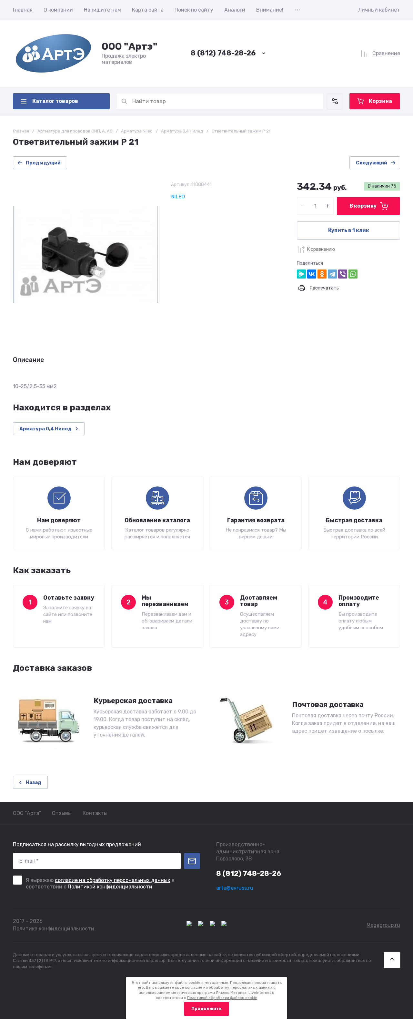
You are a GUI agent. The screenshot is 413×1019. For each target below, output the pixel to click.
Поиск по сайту (194, 10)
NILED (178, 197)
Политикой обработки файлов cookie (222, 997)
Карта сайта (148, 10)
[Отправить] (192, 861)
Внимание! (269, 10)
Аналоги (234, 10)
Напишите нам (102, 10)
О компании (58, 10)
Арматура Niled (137, 131)
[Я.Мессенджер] (301, 274)
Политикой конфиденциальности (110, 887)
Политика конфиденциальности (53, 929)
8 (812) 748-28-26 (223, 53)
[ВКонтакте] (311, 274)
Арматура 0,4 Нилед (182, 131)
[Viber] (342, 274)
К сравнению (321, 249)
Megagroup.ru (383, 925)
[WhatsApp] (353, 274)
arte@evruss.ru (234, 888)
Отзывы (62, 813)
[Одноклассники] (322, 274)
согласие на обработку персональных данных (112, 880)
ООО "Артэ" (129, 46)
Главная (23, 10)
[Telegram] (332, 274)
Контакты (95, 813)
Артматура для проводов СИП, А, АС (75, 131)
